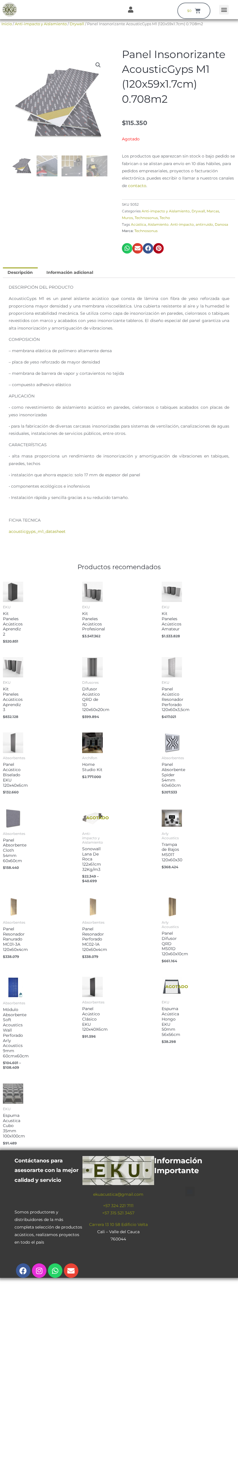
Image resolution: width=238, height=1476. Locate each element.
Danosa (221, 224)
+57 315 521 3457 (118, 1213)
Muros (127, 218)
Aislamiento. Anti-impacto (171, 224)
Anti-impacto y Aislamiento (41, 24)
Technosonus (146, 218)
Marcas (213, 211)
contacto (137, 185)
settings (170, 1469)
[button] (224, 10)
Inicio (6, 24)
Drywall (77, 24)
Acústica (138, 224)
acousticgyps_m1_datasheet (37, 531)
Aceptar (204, 1467)
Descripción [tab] (20, 272)
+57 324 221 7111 (118, 1205)
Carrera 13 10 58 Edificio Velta (118, 1224)
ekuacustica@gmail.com (118, 1194)
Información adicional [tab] (69, 272)
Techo (165, 218)
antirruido (204, 224)
